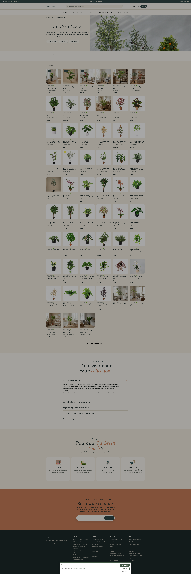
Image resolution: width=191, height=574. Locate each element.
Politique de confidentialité (79, 568)
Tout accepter (124, 565)
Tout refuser (124, 568)
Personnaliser (125, 571)
